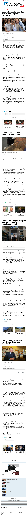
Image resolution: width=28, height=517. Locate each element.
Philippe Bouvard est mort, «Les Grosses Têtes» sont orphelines (12, 342)
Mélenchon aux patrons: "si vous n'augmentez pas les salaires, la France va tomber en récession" (15, 491)
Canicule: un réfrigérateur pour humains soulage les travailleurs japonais (14, 222)
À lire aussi (14, 117)
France (1, 511)
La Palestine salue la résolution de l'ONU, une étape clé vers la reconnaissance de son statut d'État (20, 213)
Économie (2, 513)
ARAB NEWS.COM (5, 0)
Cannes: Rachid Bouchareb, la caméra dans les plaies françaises (11, 9)
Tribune (10, 511)
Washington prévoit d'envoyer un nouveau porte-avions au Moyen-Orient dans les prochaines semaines (15, 488)
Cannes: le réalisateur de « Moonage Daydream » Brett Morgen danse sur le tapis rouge (20, 126)
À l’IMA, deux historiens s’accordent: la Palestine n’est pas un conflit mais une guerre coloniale (8, 213)
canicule (7, 321)
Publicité (19, 511)
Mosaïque (11, 512)
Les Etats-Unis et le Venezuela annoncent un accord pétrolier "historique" (15, 482)
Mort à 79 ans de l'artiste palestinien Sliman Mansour (12, 134)
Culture (2, 514)
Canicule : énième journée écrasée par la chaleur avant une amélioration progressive (20, 333)
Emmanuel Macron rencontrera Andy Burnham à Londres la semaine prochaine (16, 494)
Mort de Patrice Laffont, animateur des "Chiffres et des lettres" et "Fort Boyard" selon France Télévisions (20, 452)
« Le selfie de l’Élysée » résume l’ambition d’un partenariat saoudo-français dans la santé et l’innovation (16, 479)
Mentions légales (20, 512)
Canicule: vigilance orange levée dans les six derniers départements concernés (8, 333)
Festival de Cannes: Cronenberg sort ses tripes (8, 125)
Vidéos (10, 513)
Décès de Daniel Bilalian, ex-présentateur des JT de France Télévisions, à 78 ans (8, 452)
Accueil (2, 9)
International (2, 512)
